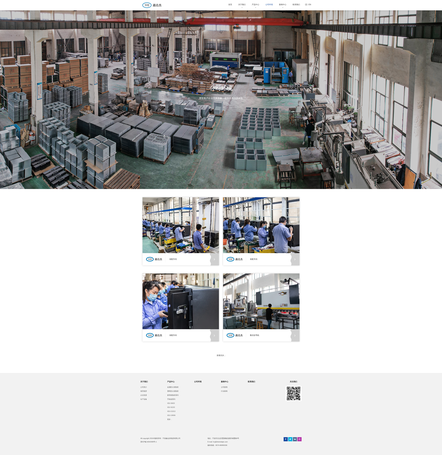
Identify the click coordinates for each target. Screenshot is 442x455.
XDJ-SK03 (171, 403)
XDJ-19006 (171, 415)
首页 (230, 5)
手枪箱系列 (171, 399)
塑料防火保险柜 (173, 391)
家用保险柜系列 (173, 395)
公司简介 (143, 387)
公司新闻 (224, 387)
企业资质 (143, 395)
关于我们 (242, 5)
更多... (169, 419)
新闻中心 (282, 5)
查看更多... (221, 355)
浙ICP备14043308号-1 (148, 442)
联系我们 (296, 5)
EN (309, 5)
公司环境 (269, 5)
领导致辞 (143, 391)
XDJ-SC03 (171, 407)
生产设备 (143, 399)
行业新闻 (224, 391)
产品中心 (255, 5)
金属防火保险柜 (173, 387)
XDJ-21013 (171, 411)
